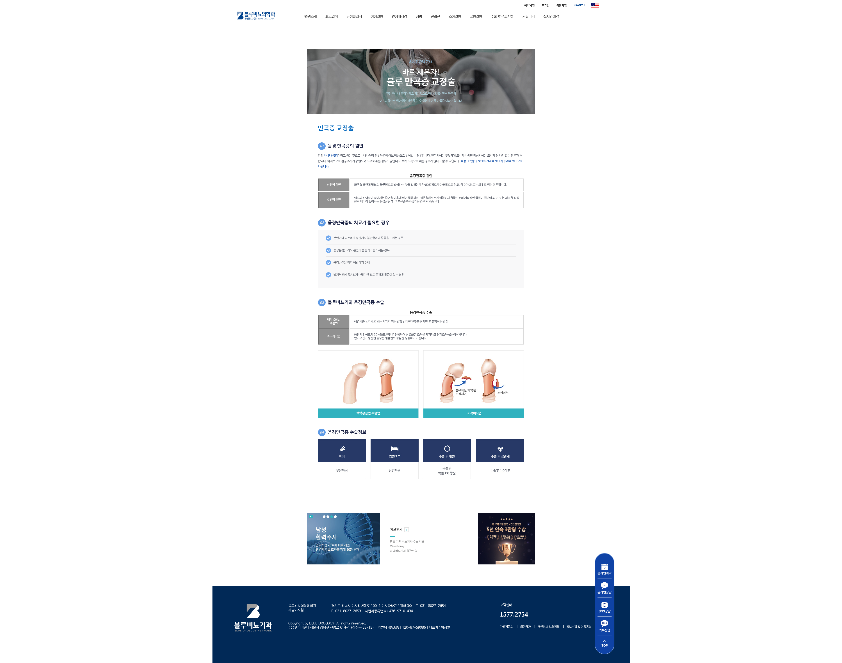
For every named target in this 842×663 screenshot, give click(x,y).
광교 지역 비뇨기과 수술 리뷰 (407, 541)
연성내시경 (399, 17)
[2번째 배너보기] (327, 516)
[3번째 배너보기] (331, 516)
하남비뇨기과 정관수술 (403, 551)
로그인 (545, 5)
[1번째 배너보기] (324, 516)
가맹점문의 (506, 627)
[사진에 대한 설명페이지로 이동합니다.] (342, 538)
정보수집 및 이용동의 (578, 627)
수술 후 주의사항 (502, 17)
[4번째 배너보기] (335, 516)
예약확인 (529, 5)
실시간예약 (551, 17)
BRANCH (579, 5)
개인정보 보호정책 (548, 627)
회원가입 (561, 5)
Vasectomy (397, 546)
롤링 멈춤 (311, 516)
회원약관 (525, 627)
